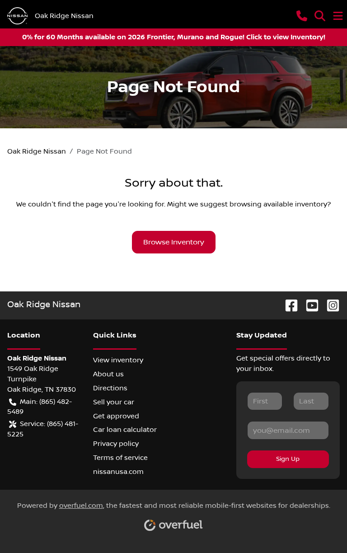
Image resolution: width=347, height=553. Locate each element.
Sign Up (288, 459)
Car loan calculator (125, 430)
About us (108, 374)
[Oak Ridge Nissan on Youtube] (308, 305)
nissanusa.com (118, 472)
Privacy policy (116, 444)
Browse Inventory (173, 242)
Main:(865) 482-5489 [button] (39, 407)
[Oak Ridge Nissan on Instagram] (329, 305)
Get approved (116, 416)
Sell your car (113, 402)
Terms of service (120, 458)
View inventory (118, 360)
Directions (110, 388)
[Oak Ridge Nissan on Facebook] (287, 305)
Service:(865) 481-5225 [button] (42, 429)
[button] (302, 16)
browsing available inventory (278, 204)
